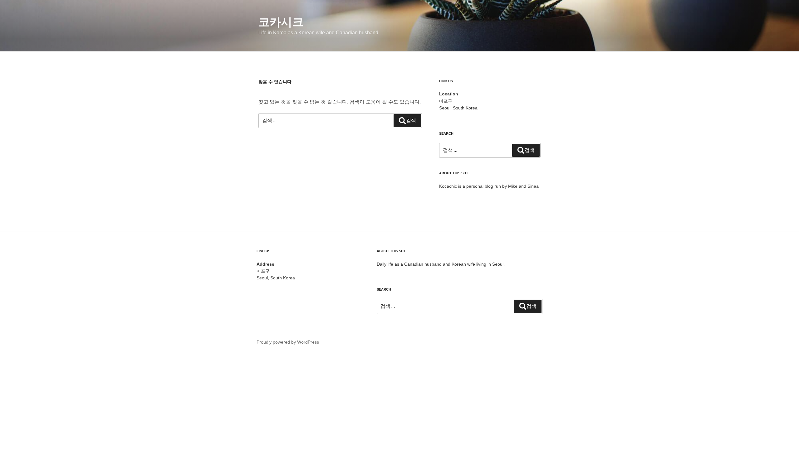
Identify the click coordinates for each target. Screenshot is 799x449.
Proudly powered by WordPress (288, 342)
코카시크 (280, 22)
